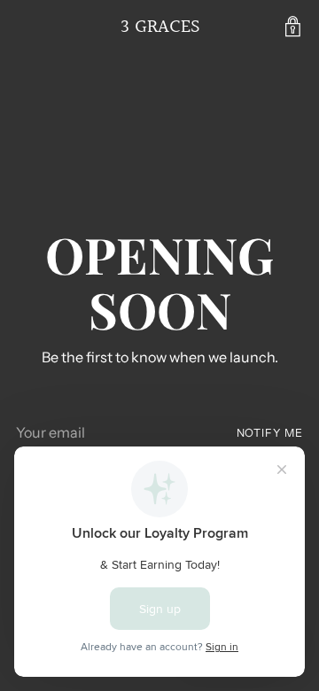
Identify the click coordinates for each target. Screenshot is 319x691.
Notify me (270, 432)
